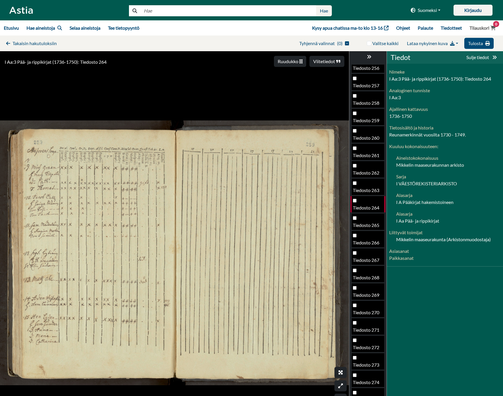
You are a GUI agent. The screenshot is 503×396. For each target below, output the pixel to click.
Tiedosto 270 (366, 312)
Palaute (425, 28)
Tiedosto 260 (366, 138)
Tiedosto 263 (366, 190)
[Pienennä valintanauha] (368, 56)
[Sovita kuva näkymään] (340, 385)
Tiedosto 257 (366, 85)
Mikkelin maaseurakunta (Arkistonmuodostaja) (443, 239)
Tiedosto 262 (366, 172)
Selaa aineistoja (85, 28)
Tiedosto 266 (366, 242)
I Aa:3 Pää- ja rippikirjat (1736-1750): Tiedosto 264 (56, 62)
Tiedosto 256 (366, 68)
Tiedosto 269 (366, 295)
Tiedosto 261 (366, 155)
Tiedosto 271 (366, 330)
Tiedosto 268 (366, 277)
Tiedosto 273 (366, 364)
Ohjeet (403, 28)
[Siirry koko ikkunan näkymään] (340, 372)
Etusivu (11, 28)
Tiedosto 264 (366, 207)
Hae (324, 10)
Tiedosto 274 (366, 382)
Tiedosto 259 (366, 120)
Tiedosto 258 (366, 103)
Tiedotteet (451, 28)
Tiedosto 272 (366, 347)
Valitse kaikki (385, 43)
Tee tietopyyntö (123, 28)
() (321, 43)
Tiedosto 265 (366, 225)
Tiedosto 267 (366, 260)
